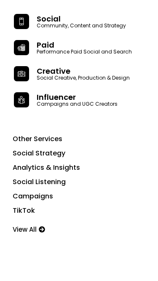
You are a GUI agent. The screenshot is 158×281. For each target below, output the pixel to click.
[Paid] (21, 47)
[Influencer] (21, 100)
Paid (45, 45)
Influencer (56, 97)
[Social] (21, 21)
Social (49, 18)
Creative (53, 71)
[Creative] (21, 74)
